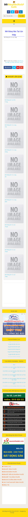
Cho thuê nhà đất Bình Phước (13, 482)
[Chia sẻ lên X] (14, 67)
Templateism (14, 514)
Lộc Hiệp (7, 62)
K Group (16, 512)
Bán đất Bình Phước (10, 469)
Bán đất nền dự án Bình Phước (13, 474)
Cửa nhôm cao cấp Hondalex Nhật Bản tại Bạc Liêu (14, 364)
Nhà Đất (17, 62)
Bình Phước (20, 61)
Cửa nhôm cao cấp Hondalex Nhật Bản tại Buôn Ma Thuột (14, 375)
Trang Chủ (7, 466)
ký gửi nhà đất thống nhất (14, 348)
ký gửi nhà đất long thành (14, 353)
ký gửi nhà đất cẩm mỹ (14, 350)
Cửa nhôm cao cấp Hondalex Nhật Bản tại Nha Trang (14, 383)
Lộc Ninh (12, 62)
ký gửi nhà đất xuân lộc (14, 356)
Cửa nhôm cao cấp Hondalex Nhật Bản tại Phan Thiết (14, 372)
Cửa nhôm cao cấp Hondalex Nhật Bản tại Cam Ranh (14, 379)
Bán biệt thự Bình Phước (11, 477)
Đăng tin (6, 485)
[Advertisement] (14, 50)
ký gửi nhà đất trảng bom (14, 345)
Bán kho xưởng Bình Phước (12, 479)
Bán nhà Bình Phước (10, 471)
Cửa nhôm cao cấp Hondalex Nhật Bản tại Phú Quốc (14, 368)
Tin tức (21, 62)
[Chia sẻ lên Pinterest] (18, 67)
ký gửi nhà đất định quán (14, 343)
